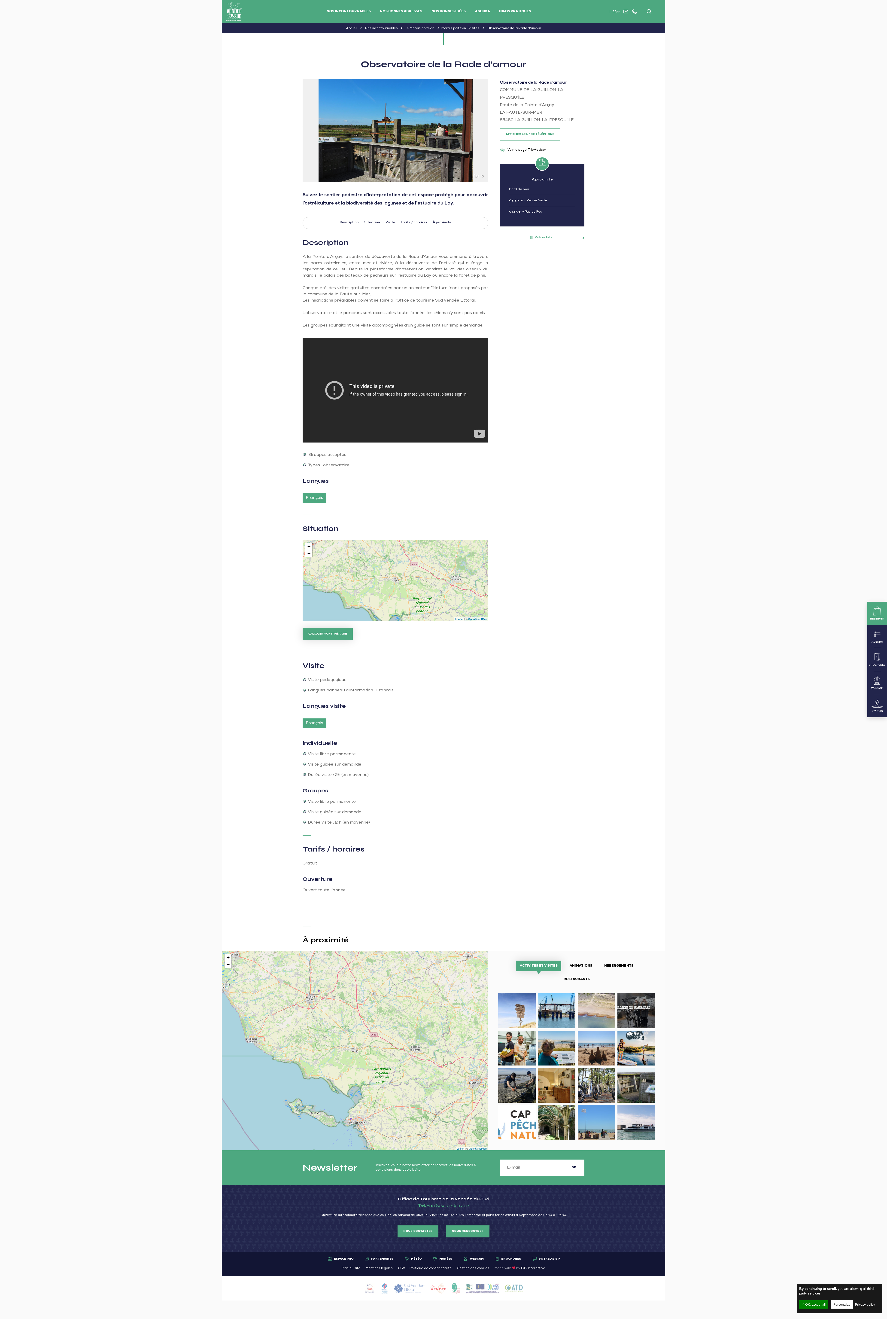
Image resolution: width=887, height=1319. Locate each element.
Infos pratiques (515, 11)
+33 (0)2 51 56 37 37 (448, 1205)
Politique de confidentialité (431, 1268)
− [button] (308, 553)
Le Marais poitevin (419, 28)
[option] (395, 130)
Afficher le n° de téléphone (530, 134)
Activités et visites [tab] (539, 966)
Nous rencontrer (468, 1231)
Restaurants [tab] (577, 979)
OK (573, 1167)
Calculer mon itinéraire (327, 634)
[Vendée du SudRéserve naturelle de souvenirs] (234, 11)
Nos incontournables (349, 11)
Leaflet (459, 619)
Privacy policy (865, 1304)
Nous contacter (418, 1231)
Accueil (351, 28)
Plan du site (351, 1268)
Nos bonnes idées (448, 11)
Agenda (482, 11)
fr (615, 12)
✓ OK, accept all (814, 1304)
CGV (401, 1268)
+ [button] (308, 546)
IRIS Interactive (533, 1268)
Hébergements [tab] (618, 966)
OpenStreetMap (477, 619)
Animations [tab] (581, 966)
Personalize (842, 1304)
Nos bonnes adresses (401, 11)
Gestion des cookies (473, 1268)
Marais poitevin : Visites (460, 28)
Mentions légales (379, 1268)
